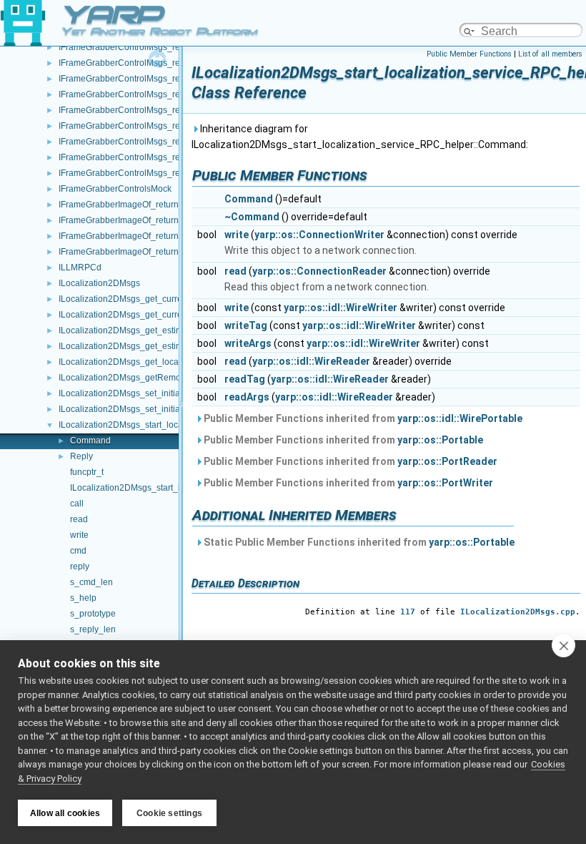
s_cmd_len (91, 582)
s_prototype (93, 614)
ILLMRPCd (80, 267)
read (79, 519)
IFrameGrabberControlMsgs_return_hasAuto (145, 110)
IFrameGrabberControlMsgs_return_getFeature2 (153, 79)
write (79, 535)
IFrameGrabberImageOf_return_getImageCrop (149, 236)
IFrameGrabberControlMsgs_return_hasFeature (151, 126)
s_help (83, 598)
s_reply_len (93, 629)
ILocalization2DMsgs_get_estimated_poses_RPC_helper (170, 346)
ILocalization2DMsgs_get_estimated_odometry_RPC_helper (177, 330)
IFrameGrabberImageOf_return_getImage (139, 220)
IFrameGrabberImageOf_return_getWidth (138, 252)
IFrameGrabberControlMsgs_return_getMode (146, 94)
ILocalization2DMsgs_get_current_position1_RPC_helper (171, 299)
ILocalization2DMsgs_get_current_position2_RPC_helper (171, 315)
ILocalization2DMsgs (99, 283)
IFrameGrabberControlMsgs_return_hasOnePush (155, 157)
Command (90, 441)
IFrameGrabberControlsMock (115, 189)
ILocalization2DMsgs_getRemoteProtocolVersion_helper (169, 378)
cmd (78, 551)
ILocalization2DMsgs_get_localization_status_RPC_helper (173, 362)
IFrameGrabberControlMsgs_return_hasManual (151, 142)
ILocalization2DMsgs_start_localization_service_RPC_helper (178, 425)
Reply (81, 456)
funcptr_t (87, 472)
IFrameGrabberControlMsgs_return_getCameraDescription (173, 47)
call (77, 504)
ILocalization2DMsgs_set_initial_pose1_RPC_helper (162, 393)
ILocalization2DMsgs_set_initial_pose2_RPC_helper (162, 409)
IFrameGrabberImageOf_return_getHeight (140, 205)
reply (79, 566)
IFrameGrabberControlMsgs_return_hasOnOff (148, 173)
